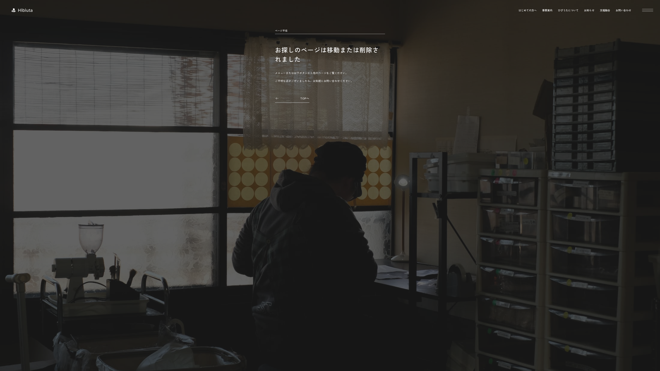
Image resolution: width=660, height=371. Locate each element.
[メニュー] (647, 10)
